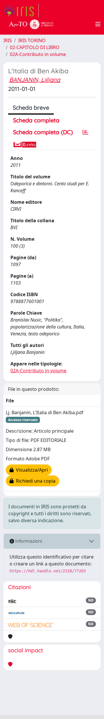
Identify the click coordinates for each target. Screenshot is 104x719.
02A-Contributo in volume (38, 54)
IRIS (7, 40)
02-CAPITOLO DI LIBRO (35, 47)
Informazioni (28, 541)
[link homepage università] (31, 24)
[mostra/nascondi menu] (98, 24)
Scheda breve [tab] (31, 107)
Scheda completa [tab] (36, 120)
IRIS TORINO (32, 40)
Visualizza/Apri (31, 470)
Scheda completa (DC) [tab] (43, 132)
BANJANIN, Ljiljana (34, 79)
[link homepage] (21, 10)
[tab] (85, 132)
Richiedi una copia (34, 481)
